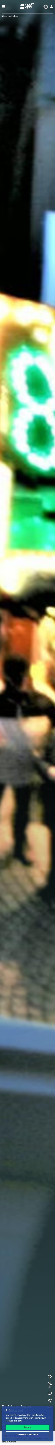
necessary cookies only (27, 1434)
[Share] (49, 1401)
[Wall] (49, 1393)
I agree (27, 1427)
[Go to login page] (51, 6)
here (20, 1421)
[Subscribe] (49, 1377)
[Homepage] (27, 6)
